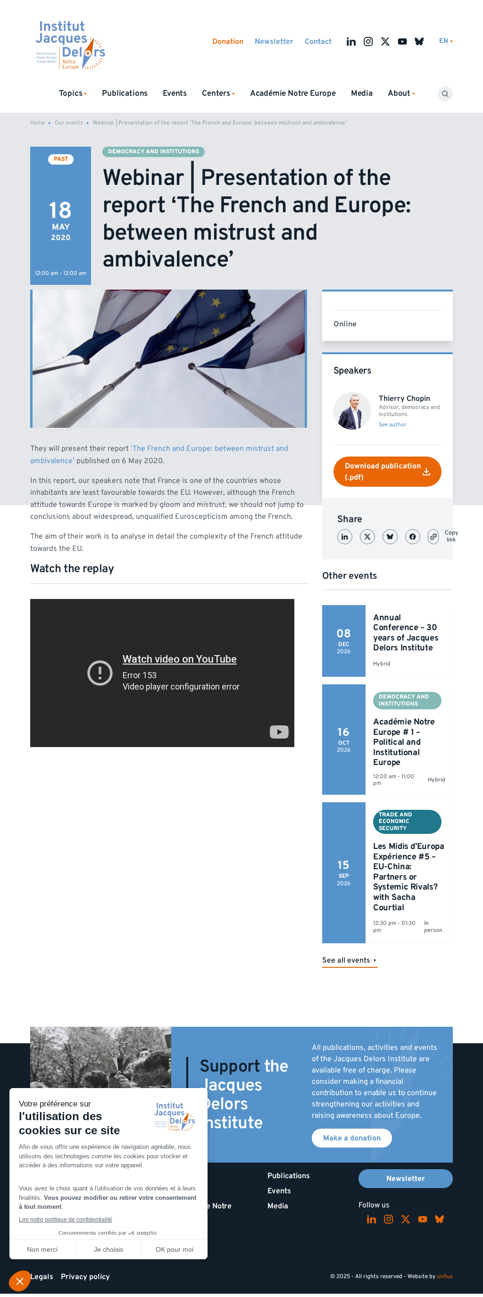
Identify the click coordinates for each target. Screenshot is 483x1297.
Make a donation (352, 1138)
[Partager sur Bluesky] (390, 536)
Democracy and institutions (153, 152)
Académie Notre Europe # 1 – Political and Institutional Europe (404, 742)
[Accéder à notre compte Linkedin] (351, 41)
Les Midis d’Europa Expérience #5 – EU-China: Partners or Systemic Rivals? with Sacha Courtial (408, 877)
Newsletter (274, 41)
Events (175, 93)
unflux (445, 1276)
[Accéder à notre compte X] (385, 41)
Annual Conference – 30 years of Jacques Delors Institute (405, 633)
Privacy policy (85, 1277)
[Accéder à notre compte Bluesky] (419, 41)
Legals (41, 1277)
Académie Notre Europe (293, 93)
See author (393, 425)
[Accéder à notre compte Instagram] (368, 41)
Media (362, 93)
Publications (125, 93)
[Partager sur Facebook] (412, 536)
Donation (227, 41)
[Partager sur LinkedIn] (344, 536)
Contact (318, 41)
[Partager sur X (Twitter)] (367, 536)
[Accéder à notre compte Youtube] (402, 41)
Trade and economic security (395, 821)
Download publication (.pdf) (383, 471)
